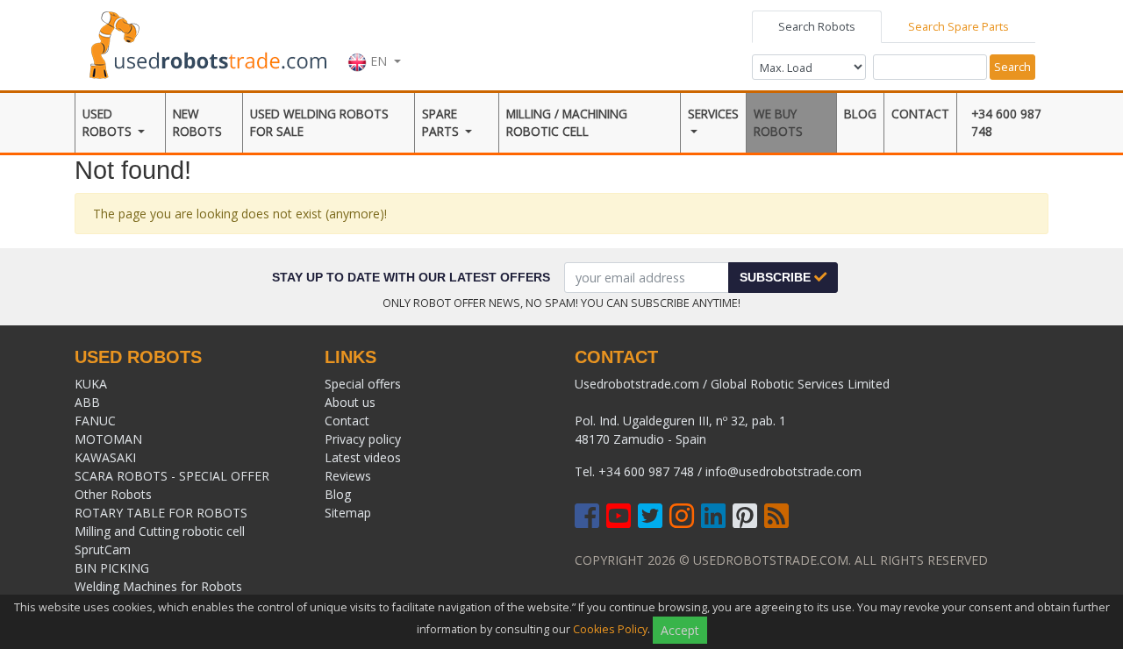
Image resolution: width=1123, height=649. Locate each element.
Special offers (363, 383)
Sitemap (348, 512)
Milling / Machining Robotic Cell (566, 122)
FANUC (95, 420)
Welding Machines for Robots (158, 586)
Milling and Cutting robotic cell (160, 531)
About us (350, 402)
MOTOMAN (108, 439)
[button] (374, 43)
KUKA (91, 383)
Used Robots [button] (108, 122)
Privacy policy (363, 439)
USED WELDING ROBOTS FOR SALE (319, 122)
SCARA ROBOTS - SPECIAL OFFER (172, 475)
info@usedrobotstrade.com (783, 471)
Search (1012, 67)
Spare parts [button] (442, 122)
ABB (87, 402)
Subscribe (777, 277)
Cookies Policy (610, 629)
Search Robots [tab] (816, 26)
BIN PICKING (112, 568)
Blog (860, 113)
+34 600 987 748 (1006, 122)
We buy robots (778, 122)
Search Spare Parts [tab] (958, 26)
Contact (920, 113)
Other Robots (113, 494)
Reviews (348, 475)
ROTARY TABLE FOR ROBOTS (161, 512)
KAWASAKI (105, 457)
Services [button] (713, 113)
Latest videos (363, 457)
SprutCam (103, 549)
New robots (197, 122)
